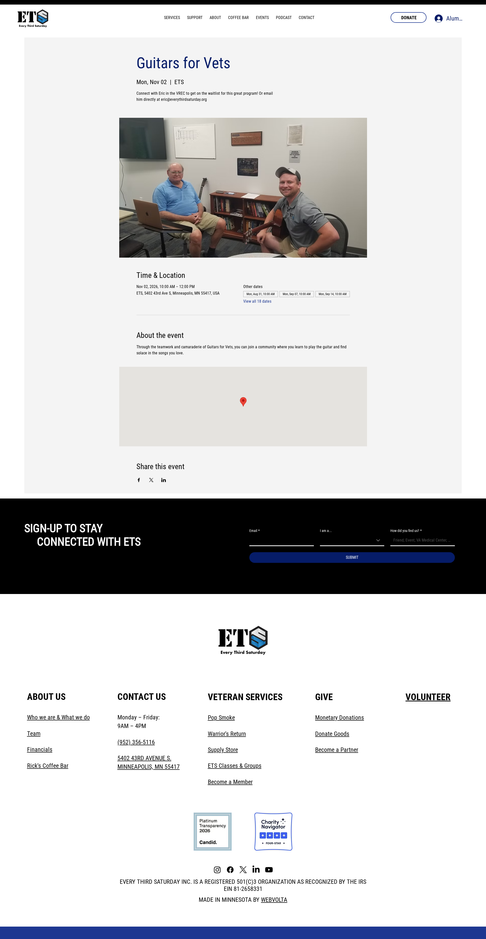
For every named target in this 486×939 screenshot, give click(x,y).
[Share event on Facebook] (138, 480)
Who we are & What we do (58, 717)
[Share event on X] (151, 480)
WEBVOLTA (274, 899)
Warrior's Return (227, 733)
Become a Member (230, 781)
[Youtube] (269, 869)
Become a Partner (336, 749)
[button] (172, 18)
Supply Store (223, 749)
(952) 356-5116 (136, 742)
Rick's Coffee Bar (47, 765)
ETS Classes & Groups (234, 765)
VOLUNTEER (428, 697)
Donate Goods (332, 733)
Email (254, 531)
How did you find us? (406, 531)
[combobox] (352, 540)
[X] (243, 869)
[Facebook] (230, 869)
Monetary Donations (339, 717)
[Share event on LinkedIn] (163, 480)
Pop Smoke (221, 717)
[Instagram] (217, 869)
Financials (39, 749)
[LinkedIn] (256, 869)
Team (33, 733)
